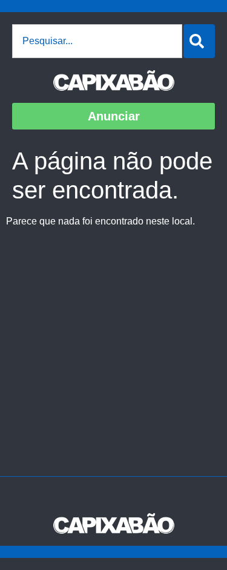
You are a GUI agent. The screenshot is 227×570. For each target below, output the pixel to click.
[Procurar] (199, 41)
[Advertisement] (113, 356)
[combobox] (97, 41)
